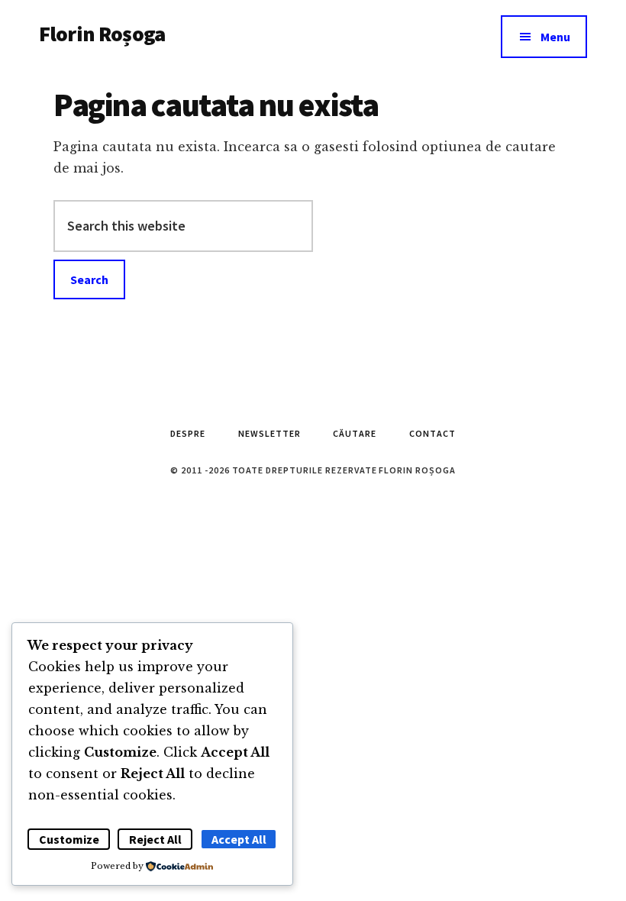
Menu (555, 36)
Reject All (155, 839)
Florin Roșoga (102, 33)
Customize (69, 839)
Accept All (238, 839)
